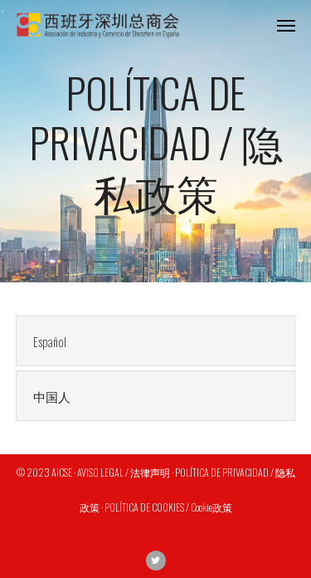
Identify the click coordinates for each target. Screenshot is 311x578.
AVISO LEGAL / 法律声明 (123, 472)
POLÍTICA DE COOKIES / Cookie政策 (168, 507)
